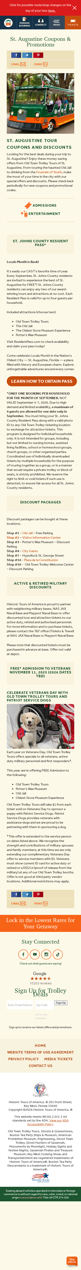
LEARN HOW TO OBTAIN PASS (41, 381)
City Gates (30, 551)
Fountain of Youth (49, 172)
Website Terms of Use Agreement (40, 1052)
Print (38, 64)
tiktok (58, 954)
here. (52, 11)
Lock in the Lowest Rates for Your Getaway (40, 923)
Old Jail (27, 533)
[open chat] (72, 1262)
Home (40, 1045)
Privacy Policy (23, 1059)
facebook (23, 954)
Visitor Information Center (41, 538)
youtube (35, 954)
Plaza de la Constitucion (41, 560)
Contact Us (40, 1066)
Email (15, 64)
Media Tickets (58, 1059)
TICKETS (73, 24)
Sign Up (61, 1002)
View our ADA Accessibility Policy (48, 1122)
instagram (46, 954)
